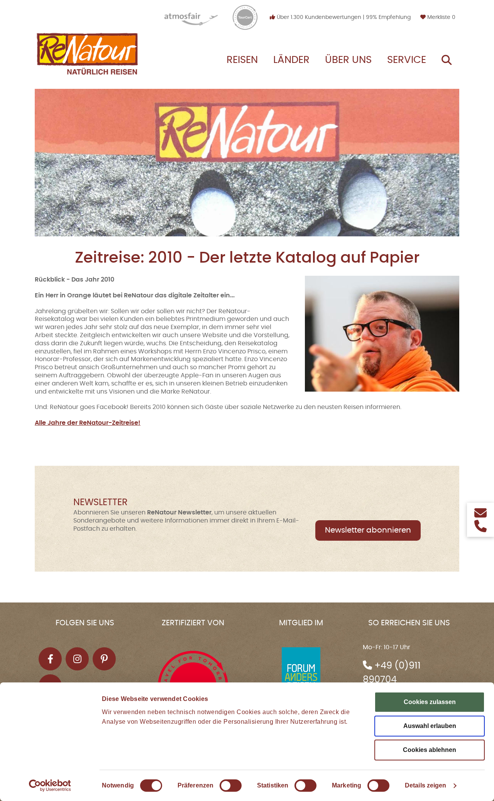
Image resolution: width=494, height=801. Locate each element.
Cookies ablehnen (429, 750)
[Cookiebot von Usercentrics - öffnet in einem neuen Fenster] (50, 785)
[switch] (231, 785)
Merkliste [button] (440, 17)
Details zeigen (425, 785)
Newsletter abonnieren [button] (368, 530)
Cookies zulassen (430, 702)
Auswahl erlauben (429, 726)
